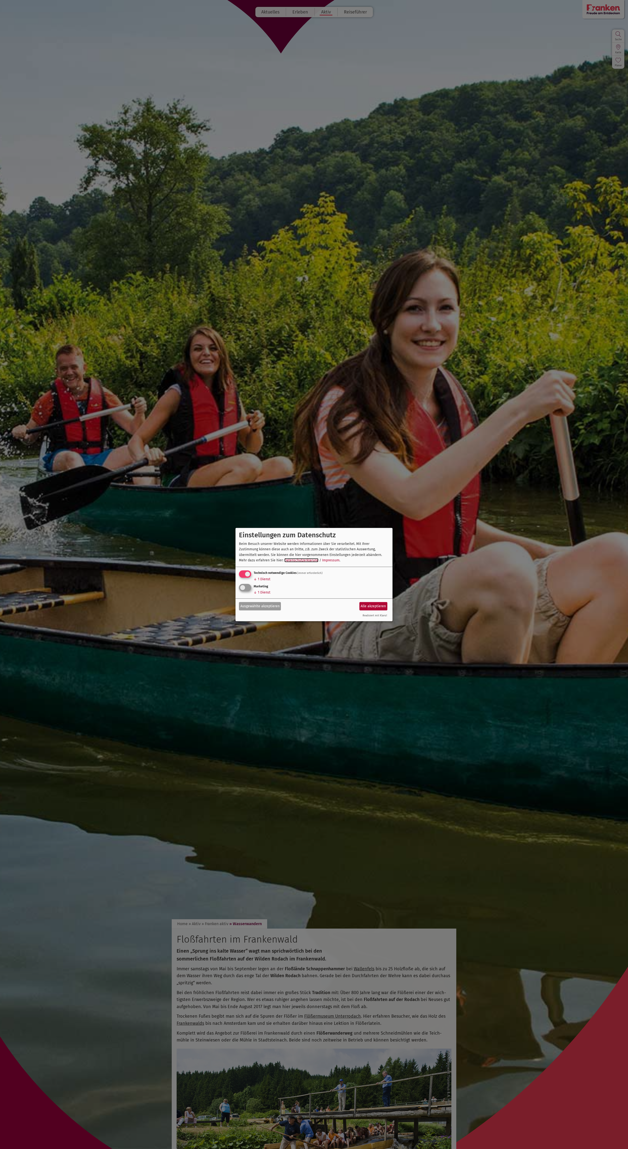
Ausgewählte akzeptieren (260, 606)
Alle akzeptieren (373, 606)
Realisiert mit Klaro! (375, 615)
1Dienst (262, 579)
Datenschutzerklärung (301, 560)
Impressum (331, 560)
